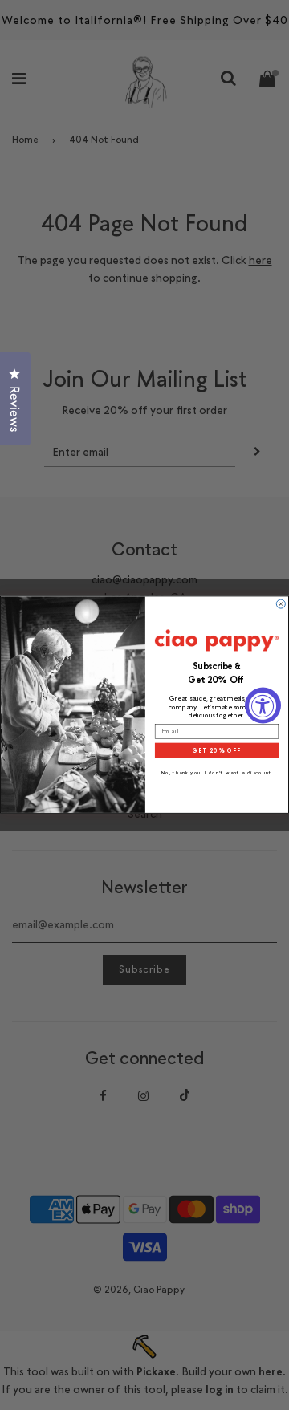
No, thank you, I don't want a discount (216, 773)
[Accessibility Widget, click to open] (263, 705)
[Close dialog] (280, 603)
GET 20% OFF (216, 750)
